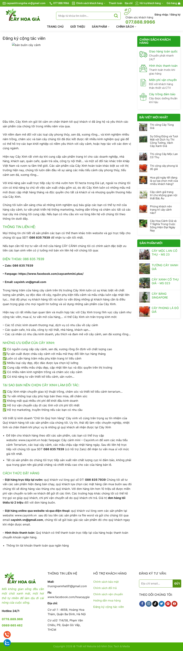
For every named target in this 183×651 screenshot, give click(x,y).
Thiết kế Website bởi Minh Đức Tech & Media (103, 646)
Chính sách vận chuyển (108, 594)
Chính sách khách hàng (89, 3)
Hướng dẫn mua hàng (107, 600)
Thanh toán (115, 3)
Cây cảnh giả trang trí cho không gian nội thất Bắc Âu (163, 195)
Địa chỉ (129, 3)
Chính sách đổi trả (105, 588)
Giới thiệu (77, 26)
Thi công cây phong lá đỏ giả (164, 167)
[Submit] (116, 16)
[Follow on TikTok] (155, 604)
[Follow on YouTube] (174, 604)
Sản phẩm (99, 26)
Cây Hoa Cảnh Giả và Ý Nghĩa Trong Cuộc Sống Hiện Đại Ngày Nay (163, 225)
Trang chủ (55, 26)
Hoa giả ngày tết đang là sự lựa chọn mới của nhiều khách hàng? (164, 181)
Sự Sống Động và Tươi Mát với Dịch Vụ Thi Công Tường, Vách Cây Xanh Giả (164, 141)
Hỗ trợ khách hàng (150, 3)
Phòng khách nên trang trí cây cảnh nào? (161, 210)
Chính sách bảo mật (106, 581)
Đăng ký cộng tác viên (108, 607)
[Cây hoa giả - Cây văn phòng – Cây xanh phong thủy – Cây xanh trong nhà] (27, 15)
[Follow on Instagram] (149, 604)
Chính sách (125, 26)
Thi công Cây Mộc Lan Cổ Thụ (164, 155)
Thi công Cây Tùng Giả (162, 126)
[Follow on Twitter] (162, 604)
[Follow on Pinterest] (168, 604)
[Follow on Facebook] (142, 604)
